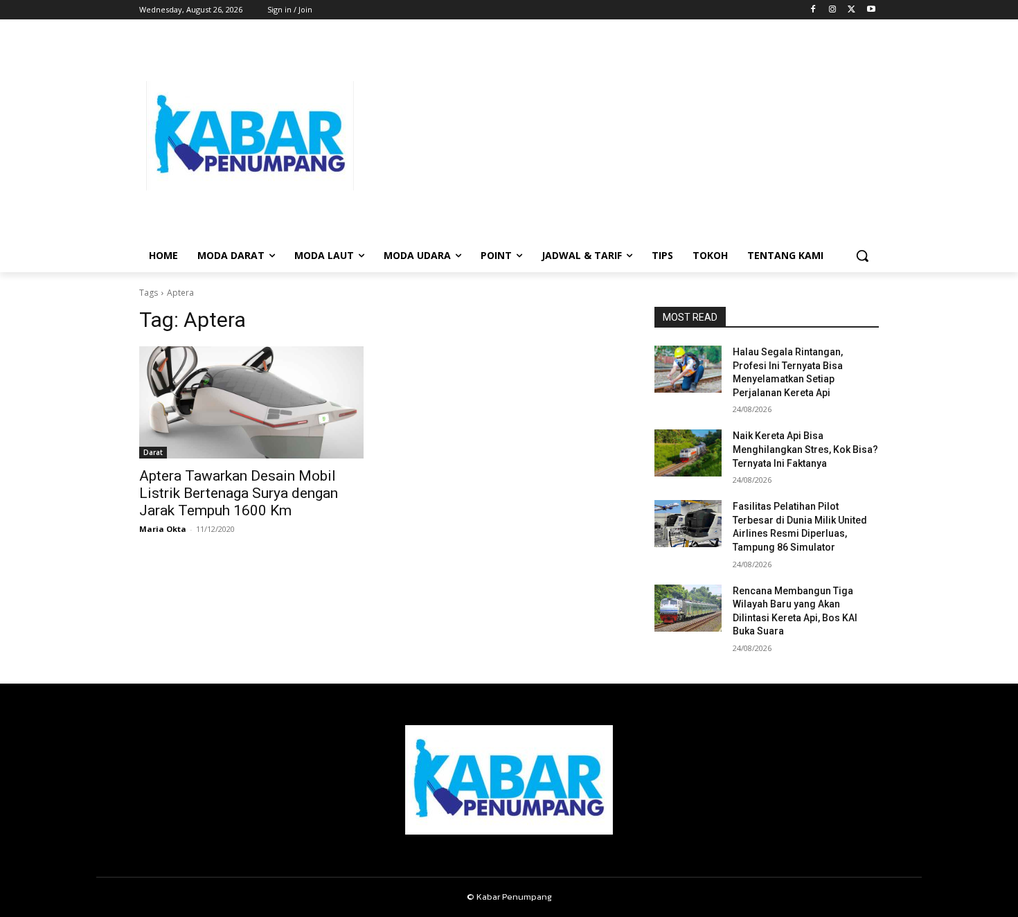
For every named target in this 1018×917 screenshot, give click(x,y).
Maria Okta (162, 529)
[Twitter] (851, 10)
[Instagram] (833, 10)
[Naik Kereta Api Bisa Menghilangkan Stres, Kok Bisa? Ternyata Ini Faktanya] (688, 453)
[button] (862, 255)
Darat (153, 452)
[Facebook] (813, 10)
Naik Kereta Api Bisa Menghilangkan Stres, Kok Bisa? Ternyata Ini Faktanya (805, 449)
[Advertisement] (620, 136)
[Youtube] (871, 10)
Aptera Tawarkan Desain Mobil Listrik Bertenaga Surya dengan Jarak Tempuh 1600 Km (238, 493)
